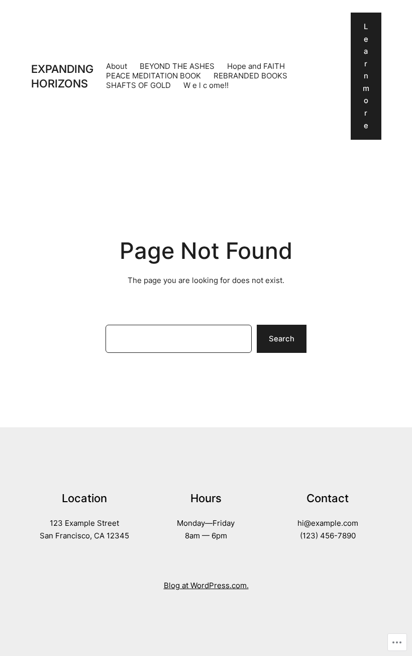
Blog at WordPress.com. (206, 585)
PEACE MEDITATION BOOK (153, 75)
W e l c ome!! (206, 85)
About (116, 66)
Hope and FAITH (256, 66)
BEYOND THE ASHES (177, 66)
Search (281, 338)
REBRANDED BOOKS (250, 75)
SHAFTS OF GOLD (138, 85)
